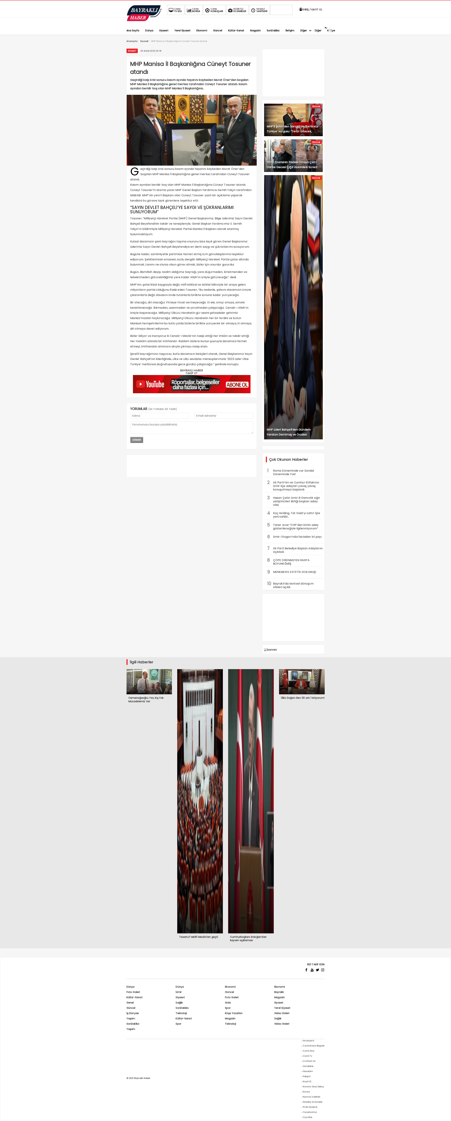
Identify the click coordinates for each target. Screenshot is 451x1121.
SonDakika (182, 1008)
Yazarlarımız (310, 1112)
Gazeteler (308, 1066)
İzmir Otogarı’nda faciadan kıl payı (294, 537)
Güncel (316, 106)
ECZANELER (239, 10)
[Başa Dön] (444, 1114)
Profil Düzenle (310, 1106)
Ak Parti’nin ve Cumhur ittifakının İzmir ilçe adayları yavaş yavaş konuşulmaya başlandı (293, 486)
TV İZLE (178, 10)
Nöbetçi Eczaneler (312, 1101)
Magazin (279, 997)
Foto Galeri (133, 992)
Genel (130, 1002)
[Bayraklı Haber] (144, 20)
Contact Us (309, 1061)
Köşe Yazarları (233, 1013)
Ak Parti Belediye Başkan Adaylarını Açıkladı (295, 549)
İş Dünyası (132, 1013)
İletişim (307, 1076)
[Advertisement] (191, 466)
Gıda (228, 1002)
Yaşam (130, 1018)
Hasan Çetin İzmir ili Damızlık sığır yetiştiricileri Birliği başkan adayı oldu (293, 501)
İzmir (179, 992)
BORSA (196, 10)
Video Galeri (281, 1013)
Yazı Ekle (307, 1117)
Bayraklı (279, 992)
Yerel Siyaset (282, 1008)
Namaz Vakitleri (311, 1096)
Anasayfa (308, 1040)
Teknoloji (181, 1013)
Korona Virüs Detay (313, 1086)
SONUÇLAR (217, 10)
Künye (306, 1091)
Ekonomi (230, 987)
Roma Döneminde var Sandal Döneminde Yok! (290, 472)
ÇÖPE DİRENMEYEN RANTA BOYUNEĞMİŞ (288, 561)
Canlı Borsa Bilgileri (314, 1045)
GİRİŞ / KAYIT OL (312, 9)
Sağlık (179, 1002)
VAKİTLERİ (262, 10)
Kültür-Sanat (134, 997)
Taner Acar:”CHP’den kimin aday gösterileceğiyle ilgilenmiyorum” (293, 526)
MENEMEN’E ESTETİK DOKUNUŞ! (291, 572)
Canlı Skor (308, 1050)
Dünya (130, 987)
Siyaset (132, 50)
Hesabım (308, 1071)
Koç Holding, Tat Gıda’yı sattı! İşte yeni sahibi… (293, 514)
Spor (228, 1008)
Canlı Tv (307, 1055)
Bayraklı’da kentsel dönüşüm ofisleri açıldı (290, 585)
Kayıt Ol (307, 1081)
